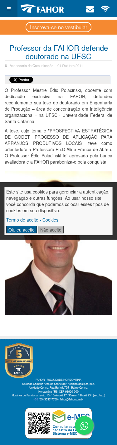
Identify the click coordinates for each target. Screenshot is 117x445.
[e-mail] (90, 8)
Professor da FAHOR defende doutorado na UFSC (58, 51)
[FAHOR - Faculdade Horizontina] (42, 8)
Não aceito (50, 230)
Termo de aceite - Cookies (32, 220)
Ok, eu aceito (21, 230)
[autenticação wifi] (105, 8)
